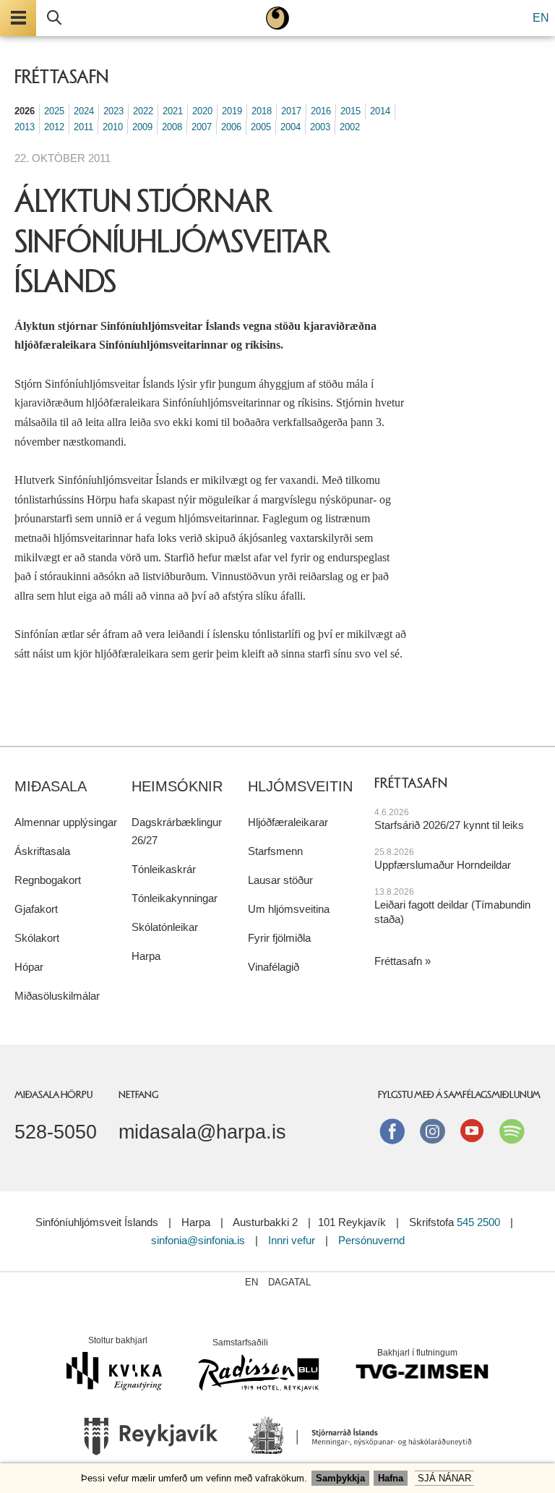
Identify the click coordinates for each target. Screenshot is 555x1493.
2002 (350, 127)
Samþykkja (340, 1478)
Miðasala (50, 786)
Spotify (511, 1130)
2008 (172, 127)
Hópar (28, 967)
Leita (54, 18)
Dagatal (289, 1282)
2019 (232, 111)
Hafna (390, 1478)
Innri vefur (293, 1240)
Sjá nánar (444, 1478)
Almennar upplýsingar (65, 822)
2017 (291, 111)
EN (541, 18)
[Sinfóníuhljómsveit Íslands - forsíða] (277, 18)
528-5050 (55, 1132)
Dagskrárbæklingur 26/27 (177, 831)
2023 (113, 111)
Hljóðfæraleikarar (288, 822)
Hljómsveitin (300, 786)
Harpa (146, 956)
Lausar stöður (280, 880)
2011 (83, 127)
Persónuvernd (371, 1240)
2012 (54, 127)
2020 (202, 111)
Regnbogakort (47, 880)
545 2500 (478, 1222)
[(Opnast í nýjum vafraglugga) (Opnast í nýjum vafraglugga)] (151, 1441)
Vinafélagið (273, 967)
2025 (54, 111)
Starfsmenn (275, 851)
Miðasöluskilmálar (57, 996)
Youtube (471, 1130)
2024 (84, 111)
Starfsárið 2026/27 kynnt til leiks (449, 825)
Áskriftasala (42, 851)
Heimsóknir (177, 786)
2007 (202, 127)
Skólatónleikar (165, 927)
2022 (143, 111)
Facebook (392, 1130)
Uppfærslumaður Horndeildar (442, 865)
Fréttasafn (398, 961)
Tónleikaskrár (164, 869)
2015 (350, 111)
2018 (261, 111)
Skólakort (36, 938)
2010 (113, 127)
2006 (231, 127)
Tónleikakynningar (175, 898)
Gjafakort (36, 909)
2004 (290, 127)
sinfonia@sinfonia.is (198, 1240)
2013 (24, 127)
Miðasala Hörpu (53, 1094)
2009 (142, 127)
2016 (321, 111)
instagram (432, 1130)
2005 (261, 127)
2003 (320, 127)
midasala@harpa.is (202, 1132)
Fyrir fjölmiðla (279, 938)
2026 (24, 111)
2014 (380, 111)
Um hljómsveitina (289, 909)
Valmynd (18, 18)
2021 (173, 111)
